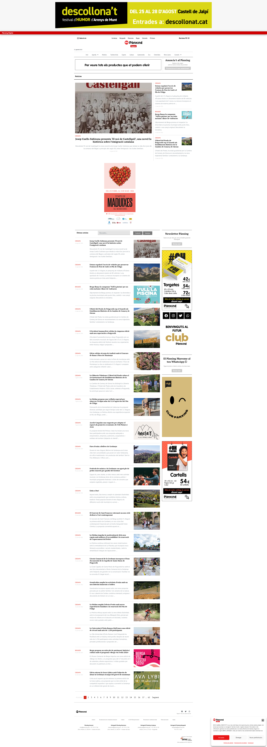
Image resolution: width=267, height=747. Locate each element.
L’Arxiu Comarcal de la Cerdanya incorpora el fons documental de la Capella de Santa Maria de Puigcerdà (110, 560)
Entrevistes (157, 55)
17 (143, 697)
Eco (149, 55)
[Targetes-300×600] (177, 280)
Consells (176, 55)
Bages (138, 38)
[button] (263, 720)
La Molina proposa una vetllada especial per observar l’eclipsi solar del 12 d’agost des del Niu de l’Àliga (109, 401)
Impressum (251, 743)
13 (127, 697)
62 (149, 697)
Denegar (238, 738)
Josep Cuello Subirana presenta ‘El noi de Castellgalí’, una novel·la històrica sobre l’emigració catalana (113, 140)
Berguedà (122, 38)
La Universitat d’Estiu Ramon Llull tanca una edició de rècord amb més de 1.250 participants (110, 629)
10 (114, 697)
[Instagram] (173, 315)
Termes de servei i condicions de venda (150, 719)
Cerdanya (114, 38)
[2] (177, 406)
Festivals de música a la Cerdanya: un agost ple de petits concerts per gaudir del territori (109, 469)
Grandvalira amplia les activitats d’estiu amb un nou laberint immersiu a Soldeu (109, 583)
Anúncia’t (93, 719)
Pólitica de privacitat (164, 719)
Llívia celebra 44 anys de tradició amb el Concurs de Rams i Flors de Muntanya (109, 354)
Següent (155, 697)
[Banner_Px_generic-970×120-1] (118, 64)
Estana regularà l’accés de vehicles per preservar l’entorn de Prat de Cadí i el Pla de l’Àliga (166, 89)
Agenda (94, 55)
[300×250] (177, 335)
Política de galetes (228, 743)
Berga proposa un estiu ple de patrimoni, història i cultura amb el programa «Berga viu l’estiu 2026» (110, 651)
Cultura (132, 55)
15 (135, 697)
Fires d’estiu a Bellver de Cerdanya (103, 446)
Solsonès (144, 38)
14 (131, 697)
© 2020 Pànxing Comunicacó (133, 719)
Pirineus (152, 38)
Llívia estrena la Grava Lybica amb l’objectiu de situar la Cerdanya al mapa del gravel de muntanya (110, 673)
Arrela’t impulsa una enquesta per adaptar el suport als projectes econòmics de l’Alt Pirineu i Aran (109, 425)
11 (118, 697)
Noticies (104, 55)
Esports (124, 55)
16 (139, 697)
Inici (87, 55)
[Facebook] (166, 315)
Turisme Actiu (114, 55)
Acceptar (221, 738)
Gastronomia (140, 55)
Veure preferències (255, 738)
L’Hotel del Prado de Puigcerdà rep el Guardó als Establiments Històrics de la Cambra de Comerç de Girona (166, 143)
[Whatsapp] (187, 315)
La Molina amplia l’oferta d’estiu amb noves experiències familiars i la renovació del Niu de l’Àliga (108, 606)
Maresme (131, 38)
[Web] (119, 194)
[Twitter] (180, 315)
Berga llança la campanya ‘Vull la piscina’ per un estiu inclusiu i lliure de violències (166, 116)
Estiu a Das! (94, 491)
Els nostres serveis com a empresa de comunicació (108, 719)
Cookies (174, 719)
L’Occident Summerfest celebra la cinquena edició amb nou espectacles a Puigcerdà (109, 332)
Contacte (122, 719)
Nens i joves (167, 55)
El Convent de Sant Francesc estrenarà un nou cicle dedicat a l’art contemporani (110, 514)
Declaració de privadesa (240, 743)
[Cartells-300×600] (177, 471)
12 (122, 697)
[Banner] (133, 15)
